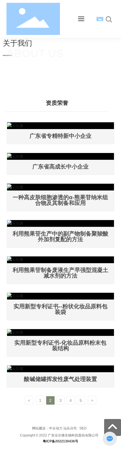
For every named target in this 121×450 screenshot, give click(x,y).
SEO (82, 428)
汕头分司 (70, 428)
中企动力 (55, 428)
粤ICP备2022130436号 (60, 441)
